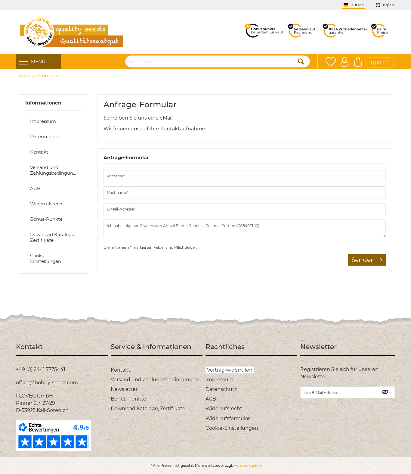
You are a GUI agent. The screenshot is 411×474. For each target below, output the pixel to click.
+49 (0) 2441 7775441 (40, 369)
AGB (35, 188)
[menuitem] (39, 75)
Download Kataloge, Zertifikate (52, 237)
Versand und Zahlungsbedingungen (56, 170)
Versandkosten (247, 465)
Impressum (43, 121)
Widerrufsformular (228, 418)
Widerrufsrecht (47, 204)
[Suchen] (301, 61)
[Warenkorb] (358, 61)
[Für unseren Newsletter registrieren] (385, 392)
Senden (363, 260)
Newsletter (124, 389)
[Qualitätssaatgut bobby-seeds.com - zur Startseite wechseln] (71, 32)
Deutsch (356, 5)
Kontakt (39, 152)
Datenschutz (44, 136)
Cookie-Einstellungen (45, 258)
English (387, 5)
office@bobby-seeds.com (47, 382)
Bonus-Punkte (46, 219)
